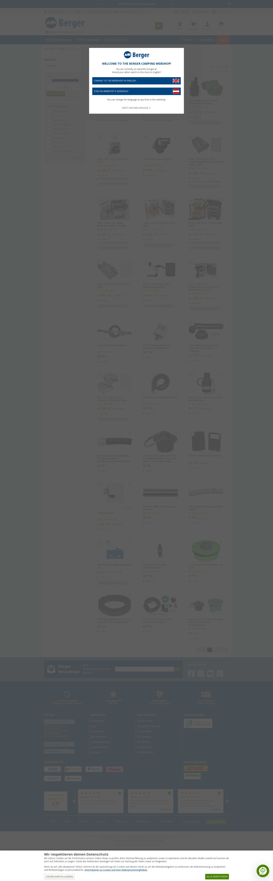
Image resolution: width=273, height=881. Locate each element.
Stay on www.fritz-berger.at (111, 91)
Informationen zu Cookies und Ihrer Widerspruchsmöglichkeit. (116, 870)
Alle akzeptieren (217, 876)
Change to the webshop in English (115, 80)
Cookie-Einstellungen (59, 876)
